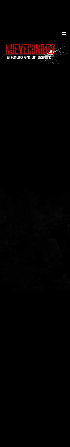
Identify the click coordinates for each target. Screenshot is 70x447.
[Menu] (63, 33)
